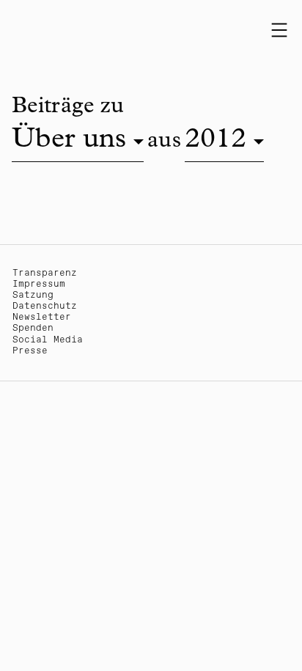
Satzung (33, 295)
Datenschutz (44, 306)
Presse (30, 351)
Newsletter (41, 317)
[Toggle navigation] (279, 30)
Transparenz (44, 273)
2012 (215, 141)
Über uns (69, 141)
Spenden (33, 328)
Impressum (38, 284)
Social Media (47, 340)
